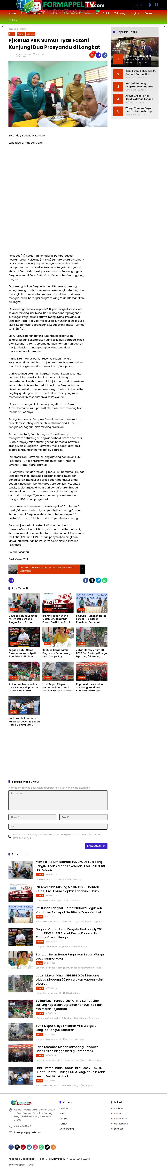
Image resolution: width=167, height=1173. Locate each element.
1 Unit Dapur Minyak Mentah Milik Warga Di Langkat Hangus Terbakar (58, 687)
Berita (12, 34)
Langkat (31, 34)
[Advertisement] (97, 179)
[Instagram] (35, 1147)
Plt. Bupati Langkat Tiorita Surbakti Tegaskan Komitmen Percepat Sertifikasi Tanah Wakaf (91, 619)
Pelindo (118, 1113)
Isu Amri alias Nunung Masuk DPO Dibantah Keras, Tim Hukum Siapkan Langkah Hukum (58, 619)
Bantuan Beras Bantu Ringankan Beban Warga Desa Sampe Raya (57, 653)
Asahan (118, 1108)
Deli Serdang (67, 1128)
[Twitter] (92, 580)
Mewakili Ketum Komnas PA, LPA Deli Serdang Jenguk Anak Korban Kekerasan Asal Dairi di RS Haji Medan (23, 619)
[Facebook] (85, 580)
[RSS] (53, 1147)
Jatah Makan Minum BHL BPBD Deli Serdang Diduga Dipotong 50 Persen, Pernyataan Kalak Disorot (91, 653)
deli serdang (121, 1123)
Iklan (42, 1158)
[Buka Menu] (157, 5)
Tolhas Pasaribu (23, 54)
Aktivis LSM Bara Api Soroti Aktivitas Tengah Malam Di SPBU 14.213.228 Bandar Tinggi (140, 97)
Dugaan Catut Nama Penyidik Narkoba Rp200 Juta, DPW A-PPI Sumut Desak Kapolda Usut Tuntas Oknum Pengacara (22, 653)
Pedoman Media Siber (21, 1158)
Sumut (63, 1123)
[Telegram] (98, 580)
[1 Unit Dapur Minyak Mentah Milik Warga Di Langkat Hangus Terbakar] (58, 671)
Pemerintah (121, 1118)
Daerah (20, 34)
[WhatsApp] (104, 580)
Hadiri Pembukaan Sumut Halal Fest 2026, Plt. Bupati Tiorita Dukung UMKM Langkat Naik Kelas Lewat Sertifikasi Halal (24, 722)
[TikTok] (47, 1147)
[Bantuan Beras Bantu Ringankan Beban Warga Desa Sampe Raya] (58, 637)
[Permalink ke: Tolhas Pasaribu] (12, 55)
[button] (141, 4)
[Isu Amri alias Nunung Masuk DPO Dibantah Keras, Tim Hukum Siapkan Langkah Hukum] (58, 603)
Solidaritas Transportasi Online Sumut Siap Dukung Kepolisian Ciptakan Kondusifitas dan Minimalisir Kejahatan (23, 687)
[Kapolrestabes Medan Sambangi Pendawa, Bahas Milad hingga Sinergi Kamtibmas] (91, 671)
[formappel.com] (59, 4)
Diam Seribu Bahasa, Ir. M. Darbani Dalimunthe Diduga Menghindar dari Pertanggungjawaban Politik (140, 73)
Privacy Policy (57, 1158)
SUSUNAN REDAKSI (80, 1158)
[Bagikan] (104, 55)
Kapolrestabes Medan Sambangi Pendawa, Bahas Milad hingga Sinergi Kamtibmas (89, 687)
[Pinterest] (23, 1147)
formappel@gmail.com (27, 1132)
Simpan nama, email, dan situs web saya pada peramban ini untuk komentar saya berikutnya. (57, 836)
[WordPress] (29, 1147)
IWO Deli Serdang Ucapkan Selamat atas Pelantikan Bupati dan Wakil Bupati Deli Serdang (140, 85)
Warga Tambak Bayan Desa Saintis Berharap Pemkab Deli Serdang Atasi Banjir (138, 110)
